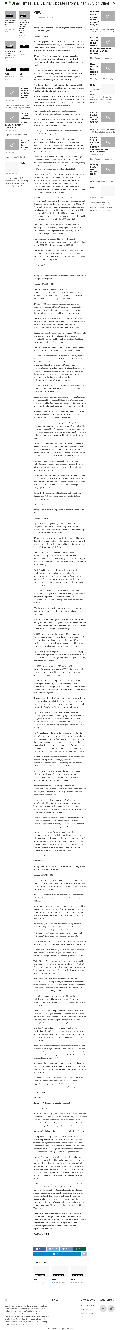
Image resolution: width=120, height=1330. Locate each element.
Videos (9, 16)
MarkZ (35, 1280)
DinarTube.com (86, 1309)
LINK (43, 265)
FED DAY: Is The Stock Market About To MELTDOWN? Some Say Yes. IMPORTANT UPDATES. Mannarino (24, 26)
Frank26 (55, 1280)
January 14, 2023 (39, 18)
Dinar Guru (51, 18)
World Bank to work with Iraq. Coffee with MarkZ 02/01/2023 (25, 93)
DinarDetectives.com (88, 1305)
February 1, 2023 (40, 1283)
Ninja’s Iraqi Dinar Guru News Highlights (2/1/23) (10, 53)
